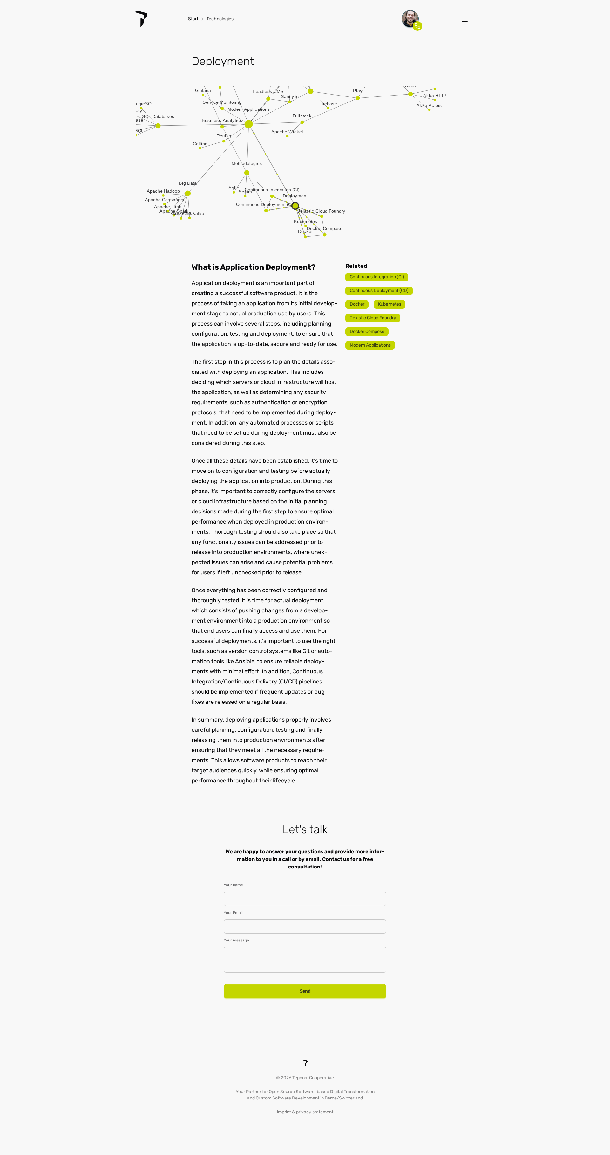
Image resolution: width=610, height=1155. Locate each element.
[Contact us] (410, 18)
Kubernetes (389, 304)
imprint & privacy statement (305, 1112)
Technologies (220, 19)
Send (305, 991)
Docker (357, 304)
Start (193, 19)
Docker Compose (367, 331)
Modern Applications (370, 345)
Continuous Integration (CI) (377, 277)
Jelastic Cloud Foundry (373, 317)
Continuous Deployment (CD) (379, 290)
